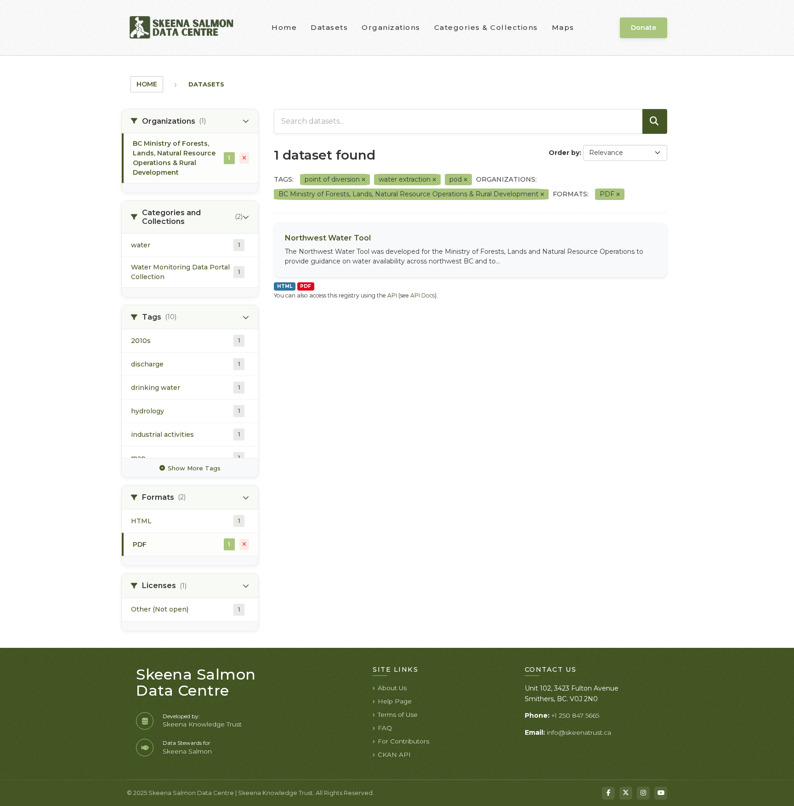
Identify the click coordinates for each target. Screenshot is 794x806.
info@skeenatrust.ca (579, 732)
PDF (305, 286)
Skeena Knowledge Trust (202, 724)
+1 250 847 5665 (575, 715)
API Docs (422, 295)
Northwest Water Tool (328, 238)
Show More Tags (194, 468)
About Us (392, 688)
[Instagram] (643, 793)
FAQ (385, 728)
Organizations (391, 27)
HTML (284, 286)
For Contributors (403, 741)
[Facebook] (608, 793)
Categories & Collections (486, 27)
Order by (564, 153)
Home (284, 27)
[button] (190, 121)
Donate (643, 27)
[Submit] (654, 121)
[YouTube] (660, 793)
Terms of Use (398, 714)
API (392, 295)
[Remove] (363, 180)
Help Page (395, 701)
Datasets (329, 27)
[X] (625, 793)
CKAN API (394, 754)
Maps (563, 27)
